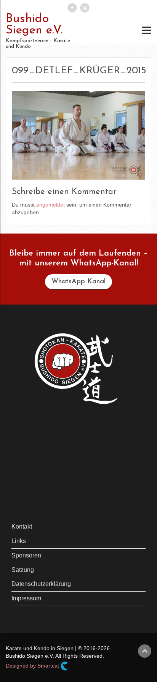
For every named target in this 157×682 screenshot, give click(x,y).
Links (18, 541)
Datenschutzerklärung (41, 584)
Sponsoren (26, 555)
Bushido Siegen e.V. (34, 24)
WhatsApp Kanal (78, 281)
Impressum (26, 598)
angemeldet (50, 205)
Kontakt (21, 526)
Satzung (22, 570)
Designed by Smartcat (33, 666)
